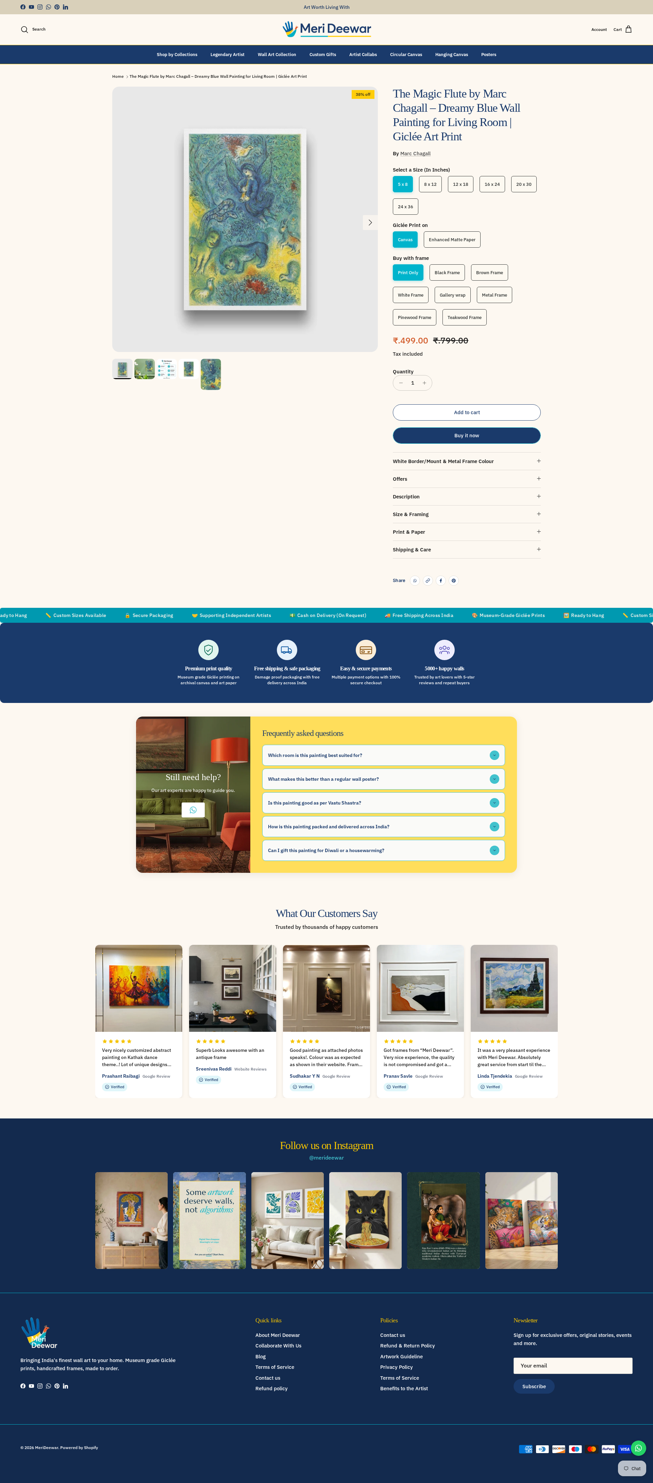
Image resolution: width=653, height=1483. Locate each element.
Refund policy (271, 1388)
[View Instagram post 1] (131, 1220)
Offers (400, 479)
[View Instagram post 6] (521, 1220)
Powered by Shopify (79, 1447)
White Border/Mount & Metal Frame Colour (443, 461)
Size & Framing (411, 514)
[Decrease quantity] (399, 382)
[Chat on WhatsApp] (638, 1448)
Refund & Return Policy (407, 1345)
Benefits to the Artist (404, 1388)
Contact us (267, 1378)
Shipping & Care (412, 549)
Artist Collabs (363, 54)
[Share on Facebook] (441, 581)
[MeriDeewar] (327, 29)
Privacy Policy (396, 1367)
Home (118, 76)
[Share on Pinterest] (454, 581)
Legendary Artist (228, 54)
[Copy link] (428, 581)
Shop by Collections (177, 54)
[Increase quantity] (426, 382)
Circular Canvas (406, 54)
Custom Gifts (322, 54)
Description (406, 496)
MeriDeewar (46, 1447)
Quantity (403, 371)
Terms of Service (274, 1367)
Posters (488, 54)
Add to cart (467, 412)
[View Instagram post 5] (443, 1220)
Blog (260, 1356)
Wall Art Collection (277, 54)
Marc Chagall (415, 153)
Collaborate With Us (278, 1345)
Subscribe (534, 1386)
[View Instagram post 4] (365, 1220)
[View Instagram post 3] (287, 1220)
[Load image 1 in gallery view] (245, 219)
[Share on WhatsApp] (415, 581)
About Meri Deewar (277, 1335)
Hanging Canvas (451, 54)
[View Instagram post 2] (209, 1220)
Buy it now (466, 435)
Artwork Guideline (401, 1356)
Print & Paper (409, 532)
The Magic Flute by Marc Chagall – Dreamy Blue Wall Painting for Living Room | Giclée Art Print (218, 76)
